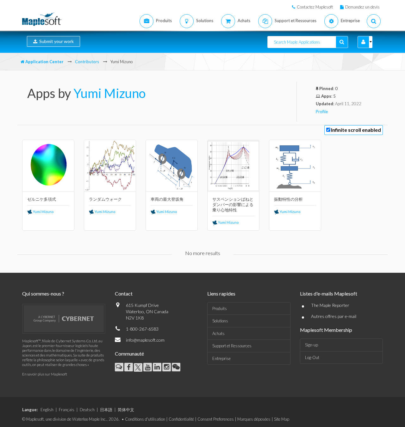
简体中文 (126, 409)
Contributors (87, 61)
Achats (218, 333)
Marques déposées (254, 419)
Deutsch (87, 409)
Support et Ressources (232, 345)
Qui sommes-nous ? (43, 293)
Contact (124, 293)
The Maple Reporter (330, 305)
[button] (363, 42)
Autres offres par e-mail (333, 316)
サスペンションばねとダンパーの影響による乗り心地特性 (232, 204)
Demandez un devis (362, 6)
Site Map (281, 419)
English (46, 409)
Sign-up (311, 344)
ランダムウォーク (105, 199)
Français (66, 409)
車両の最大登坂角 (167, 199)
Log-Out (312, 357)
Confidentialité (181, 419)
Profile (322, 111)
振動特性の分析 (288, 199)
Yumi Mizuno (109, 93)
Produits (219, 308)
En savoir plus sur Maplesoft (44, 374)
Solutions (220, 320)
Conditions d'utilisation (145, 419)
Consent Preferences (215, 419)
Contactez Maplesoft (315, 6)
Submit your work (55, 41)
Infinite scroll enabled (356, 130)
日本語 (106, 409)
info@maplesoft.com (145, 340)
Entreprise (221, 358)
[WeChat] (176, 367)
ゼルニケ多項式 (41, 199)
